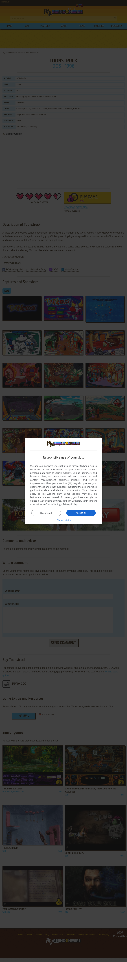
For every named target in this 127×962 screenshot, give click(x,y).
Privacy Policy (70, 504)
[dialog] (63, 481)
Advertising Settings (50, 500)
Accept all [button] (81, 512)
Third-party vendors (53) (59, 483)
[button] (64, 520)
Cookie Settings (53, 504)
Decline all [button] (46, 512)
